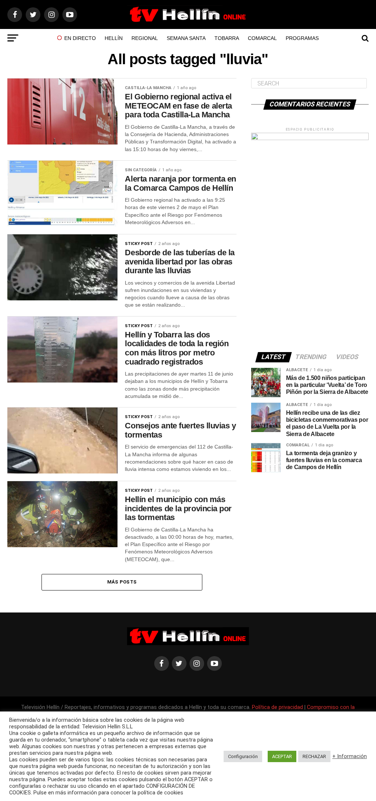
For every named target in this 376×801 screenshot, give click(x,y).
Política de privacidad (278, 707)
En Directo (80, 38)
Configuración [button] (243, 756)
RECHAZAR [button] (314, 756)
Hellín (114, 38)
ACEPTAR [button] (282, 756)
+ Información (349, 756)
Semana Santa (186, 38)
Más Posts (122, 582)
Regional (144, 38)
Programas (302, 38)
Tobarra (226, 38)
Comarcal (262, 38)
